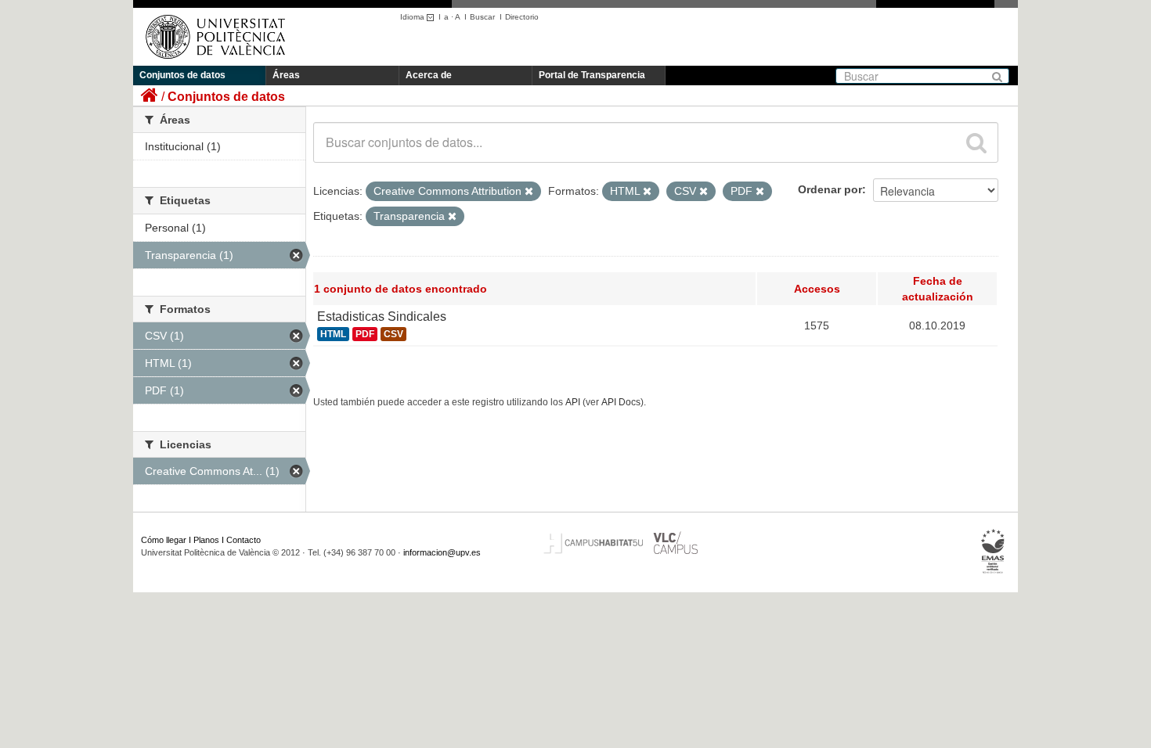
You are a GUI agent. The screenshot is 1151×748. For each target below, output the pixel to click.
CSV (393, 334)
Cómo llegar (163, 540)
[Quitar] (529, 191)
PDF (364, 334)
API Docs (620, 402)
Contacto (243, 540)
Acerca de (429, 75)
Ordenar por (830, 189)
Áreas (286, 75)
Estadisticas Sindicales (381, 316)
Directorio (522, 17)
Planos (206, 540)
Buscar (482, 17)
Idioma (413, 17)
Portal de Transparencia (592, 75)
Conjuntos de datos (182, 75)
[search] (976, 142)
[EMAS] (993, 551)
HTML (333, 334)
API (572, 402)
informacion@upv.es (442, 552)
